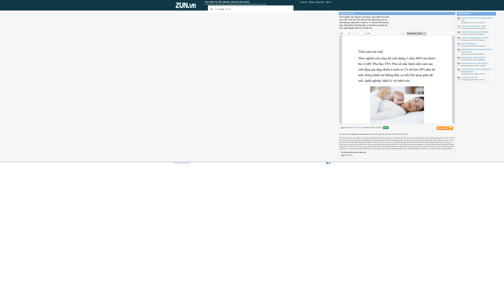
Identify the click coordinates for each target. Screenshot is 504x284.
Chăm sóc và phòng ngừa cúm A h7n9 (475, 38)
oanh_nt (359, 128)
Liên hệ (328, 2)
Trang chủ (303, 2)
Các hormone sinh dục (469, 77)
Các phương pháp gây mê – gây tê (473, 26)
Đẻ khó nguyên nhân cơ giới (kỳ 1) (473, 58)
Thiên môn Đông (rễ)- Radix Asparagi (474, 32)
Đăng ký (312, 2)
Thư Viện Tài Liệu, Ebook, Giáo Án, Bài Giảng (227, 2)
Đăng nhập (320, 2)
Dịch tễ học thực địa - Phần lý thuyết (474, 63)
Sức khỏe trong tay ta (468, 44)
